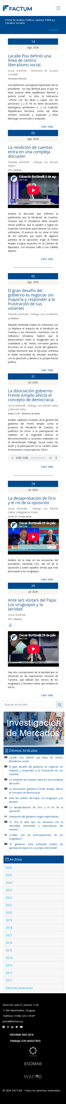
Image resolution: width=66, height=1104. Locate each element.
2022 (9, 898)
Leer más (47, 126)
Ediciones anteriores (19, 988)
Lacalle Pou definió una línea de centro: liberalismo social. (29, 60)
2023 (9, 890)
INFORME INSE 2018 (21, 1034)
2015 (9, 950)
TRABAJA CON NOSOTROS (25, 1041)
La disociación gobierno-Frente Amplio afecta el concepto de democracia (31, 395)
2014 (9, 958)
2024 (9, 883)
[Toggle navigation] (58, 8)
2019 (9, 920)
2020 (9, 913)
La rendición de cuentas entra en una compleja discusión (30, 151)
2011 (9, 980)
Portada (53, 30)
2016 (9, 943)
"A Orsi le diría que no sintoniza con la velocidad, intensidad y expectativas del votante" (36, 825)
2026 (9, 868)
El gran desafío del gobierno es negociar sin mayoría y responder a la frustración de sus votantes (31, 299)
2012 (9, 973)
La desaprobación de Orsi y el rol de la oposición (32, 500)
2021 (9, 905)
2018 (9, 928)
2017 (9, 935)
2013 (9, 965)
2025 (9, 875)
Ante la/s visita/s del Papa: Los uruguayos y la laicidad (32, 604)
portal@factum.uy (13, 1021)
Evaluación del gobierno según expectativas (34, 816)
